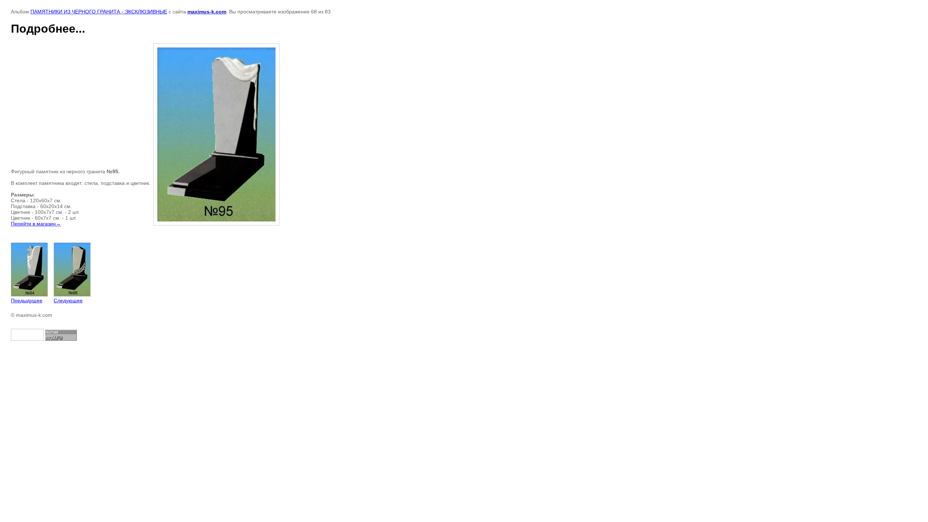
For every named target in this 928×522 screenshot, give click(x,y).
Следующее (68, 300)
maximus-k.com (206, 11)
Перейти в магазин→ (36, 224)
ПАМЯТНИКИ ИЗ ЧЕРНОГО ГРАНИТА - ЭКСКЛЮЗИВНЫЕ (98, 11)
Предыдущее (26, 300)
